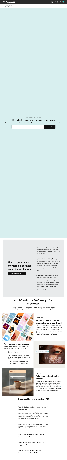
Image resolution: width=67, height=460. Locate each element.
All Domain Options (8, 5)
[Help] (57, 2)
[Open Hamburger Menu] (3, 2)
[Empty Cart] (63, 2)
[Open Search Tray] (52, 2)
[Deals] (55, 2)
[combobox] (27, 127)
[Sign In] (60, 2)
